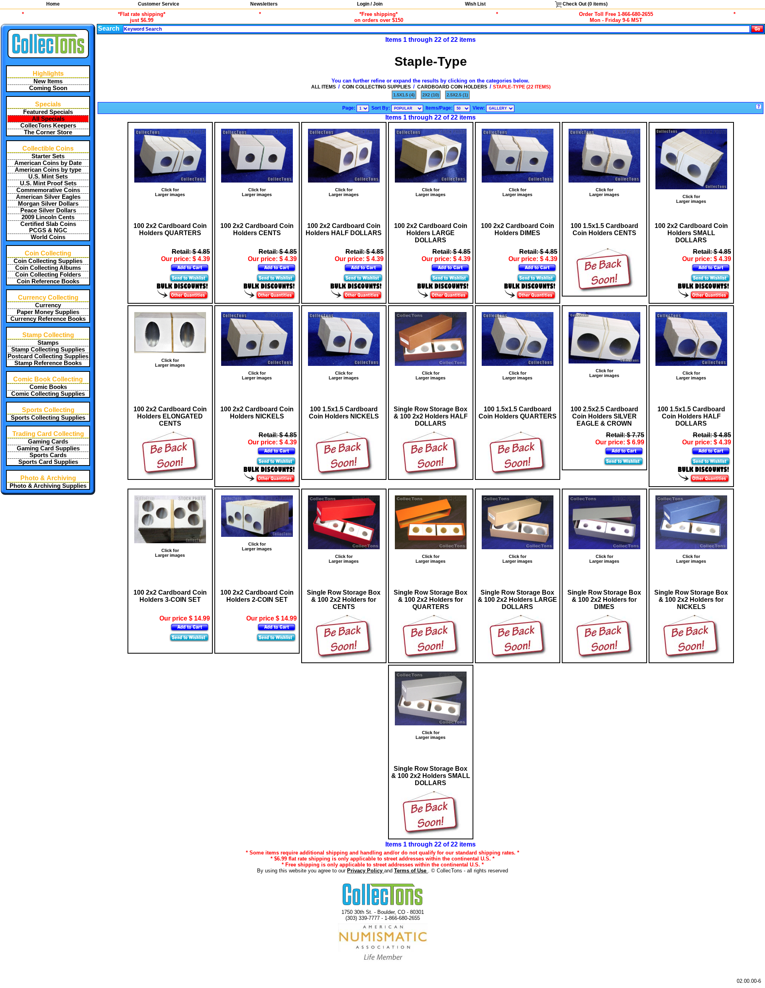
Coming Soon (48, 88)
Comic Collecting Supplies (48, 394)
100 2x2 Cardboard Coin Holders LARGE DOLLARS (430, 233)
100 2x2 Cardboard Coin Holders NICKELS (257, 413)
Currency (48, 305)
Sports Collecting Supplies (48, 417)
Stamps (48, 343)
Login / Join (369, 4)
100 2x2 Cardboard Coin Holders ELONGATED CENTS (170, 416)
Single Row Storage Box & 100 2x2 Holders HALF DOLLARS (431, 416)
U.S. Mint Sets (48, 176)
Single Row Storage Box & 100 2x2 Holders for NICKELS (691, 599)
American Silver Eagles (48, 197)
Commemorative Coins (48, 190)
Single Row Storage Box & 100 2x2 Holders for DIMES (604, 599)
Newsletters (264, 4)
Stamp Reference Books (48, 363)
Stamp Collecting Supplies (48, 349)
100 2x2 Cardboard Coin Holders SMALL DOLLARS (691, 233)
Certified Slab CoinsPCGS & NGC (48, 227)
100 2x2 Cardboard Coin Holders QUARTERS (170, 229)
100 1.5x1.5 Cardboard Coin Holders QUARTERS (518, 413)
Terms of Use (411, 871)
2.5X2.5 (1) (457, 94)
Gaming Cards (48, 441)
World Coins (48, 237)
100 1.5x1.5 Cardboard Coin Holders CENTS (604, 229)
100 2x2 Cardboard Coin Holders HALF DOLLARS (344, 229)
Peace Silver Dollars (48, 210)
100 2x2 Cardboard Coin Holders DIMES (517, 229)
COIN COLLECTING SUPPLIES (376, 87)
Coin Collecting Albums (48, 268)
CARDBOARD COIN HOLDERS (452, 87)
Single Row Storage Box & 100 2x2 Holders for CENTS (344, 599)
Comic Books (48, 387)
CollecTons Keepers (48, 125)
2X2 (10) (430, 94)
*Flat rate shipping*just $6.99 (141, 17)
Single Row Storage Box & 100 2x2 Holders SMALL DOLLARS (430, 775)
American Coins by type (48, 170)
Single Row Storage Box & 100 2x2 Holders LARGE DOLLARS (517, 599)
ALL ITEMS (323, 87)
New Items (48, 81)
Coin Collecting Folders (48, 274)
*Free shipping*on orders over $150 (378, 17)
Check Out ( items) (584, 4)
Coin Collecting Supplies (48, 261)
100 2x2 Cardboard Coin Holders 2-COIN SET (257, 596)
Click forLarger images (170, 192)
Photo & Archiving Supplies (48, 486)
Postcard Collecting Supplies (48, 356)
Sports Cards (48, 455)
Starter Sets (48, 156)
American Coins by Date (48, 163)
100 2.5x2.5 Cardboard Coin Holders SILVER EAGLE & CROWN (604, 416)
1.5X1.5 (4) (404, 94)
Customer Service (158, 4)
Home (53, 4)
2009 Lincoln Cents (48, 217)
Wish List (475, 4)
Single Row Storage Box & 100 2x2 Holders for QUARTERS (430, 599)
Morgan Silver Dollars (48, 203)
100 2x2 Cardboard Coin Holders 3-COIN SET (170, 596)
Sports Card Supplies (48, 462)
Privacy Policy (365, 871)
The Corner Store (48, 132)
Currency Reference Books (48, 319)
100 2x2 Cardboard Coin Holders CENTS (257, 229)
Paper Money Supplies (48, 312)
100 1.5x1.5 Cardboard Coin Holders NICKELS (344, 413)
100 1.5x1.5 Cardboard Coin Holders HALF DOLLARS (691, 416)
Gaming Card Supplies (48, 448)
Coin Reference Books (48, 281)
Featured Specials (48, 112)
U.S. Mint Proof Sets (48, 183)
